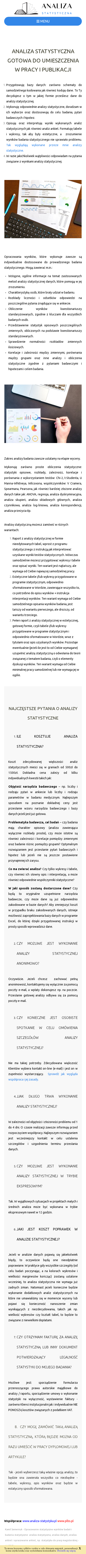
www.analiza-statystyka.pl (40, 1521)
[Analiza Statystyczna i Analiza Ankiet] (43, 8)
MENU (44, 21)
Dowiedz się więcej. (66, 1550)
